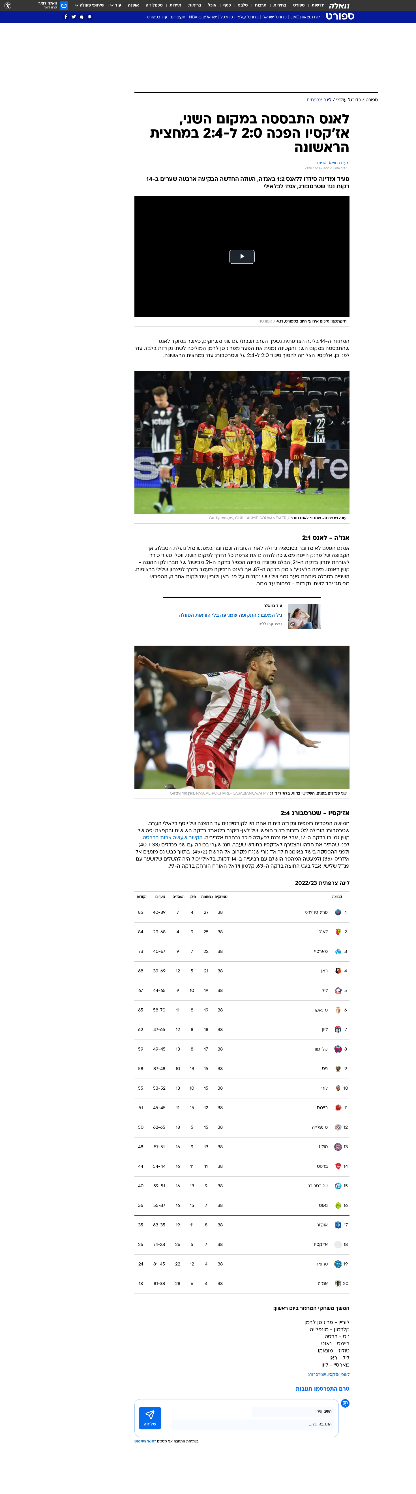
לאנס (345, 1375)
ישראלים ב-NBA (203, 17)
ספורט (299, 5)
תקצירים (178, 17)
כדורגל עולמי (248, 17)
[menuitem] (315, 6)
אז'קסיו (334, 1375)
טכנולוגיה (154, 5)
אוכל (212, 5)
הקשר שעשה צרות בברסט (173, 838)
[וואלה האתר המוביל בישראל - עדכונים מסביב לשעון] (339, 5)
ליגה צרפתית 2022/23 (322, 883)
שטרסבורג (317, 1375)
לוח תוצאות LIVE (305, 17)
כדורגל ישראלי (274, 17)
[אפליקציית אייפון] (81, 16)
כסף (227, 5)
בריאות (194, 5)
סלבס (243, 5)
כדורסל (226, 17)
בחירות (279, 5)
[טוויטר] (73, 16)
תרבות (261, 5)
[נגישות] (7, 5)
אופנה (133, 5)
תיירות (175, 5)
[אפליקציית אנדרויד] (89, 16)
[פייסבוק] (65, 16)
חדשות (318, 5)
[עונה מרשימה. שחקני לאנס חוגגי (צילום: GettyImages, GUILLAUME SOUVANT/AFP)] (241, 447)
